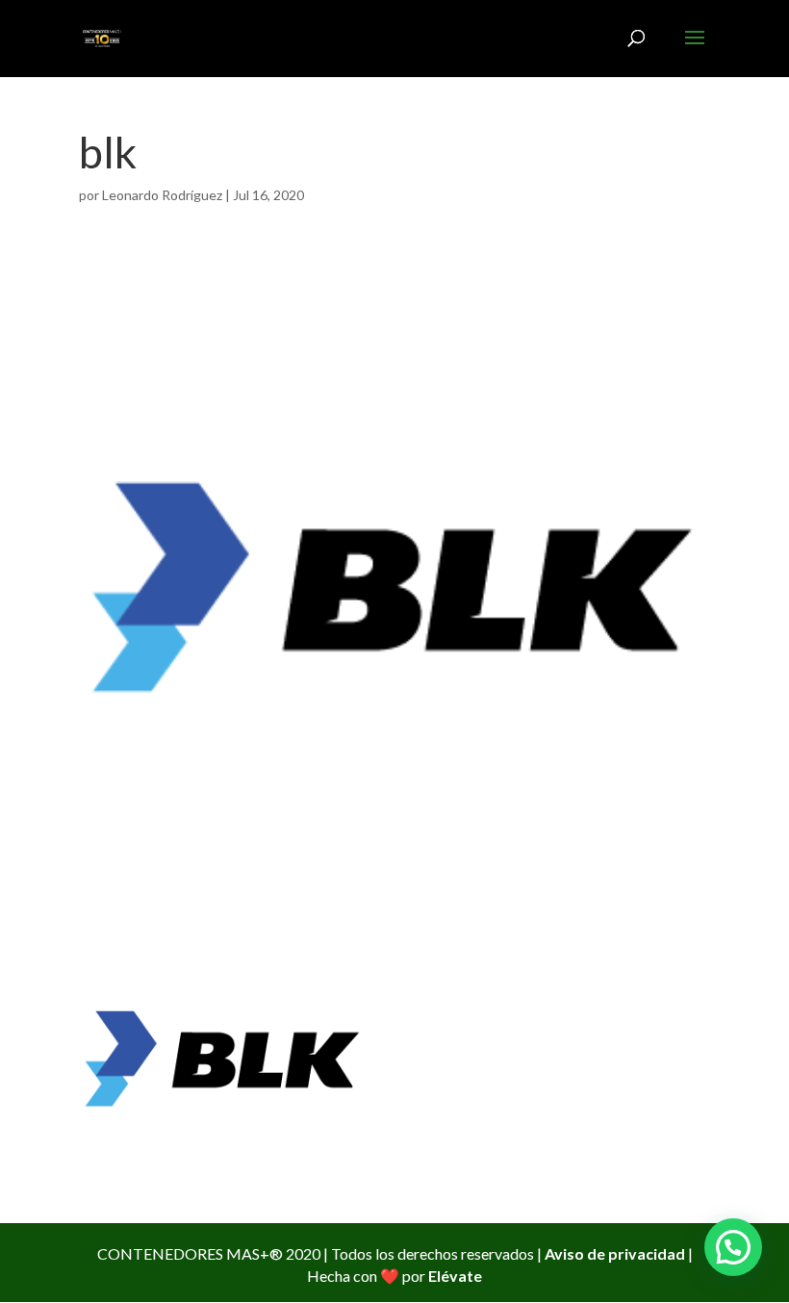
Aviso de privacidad (615, 1253)
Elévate (455, 1275)
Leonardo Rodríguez (162, 195)
